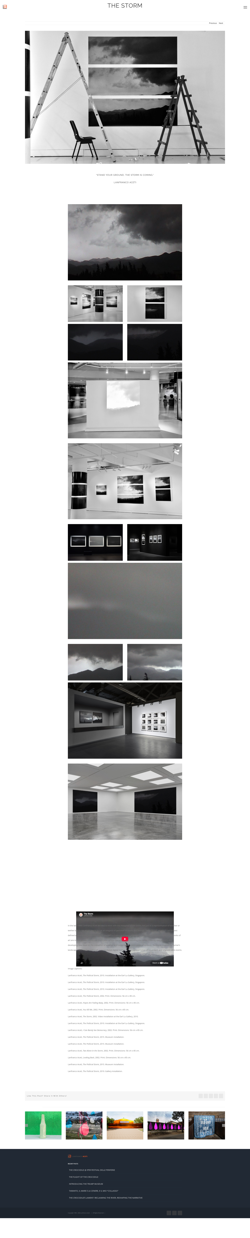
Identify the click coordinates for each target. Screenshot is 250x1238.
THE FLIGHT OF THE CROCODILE (83, 1177)
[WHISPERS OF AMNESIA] (206, 1125)
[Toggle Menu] (245, 7)
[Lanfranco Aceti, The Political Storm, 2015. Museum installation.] (95, 525)
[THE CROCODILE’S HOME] (166, 1125)
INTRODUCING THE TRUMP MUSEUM (86, 1184)
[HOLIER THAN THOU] (125, 1125)
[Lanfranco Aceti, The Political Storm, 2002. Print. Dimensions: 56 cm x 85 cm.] (125, 205)
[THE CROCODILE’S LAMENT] (84, 1125)
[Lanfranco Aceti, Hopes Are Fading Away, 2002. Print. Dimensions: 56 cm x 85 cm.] (154, 325)
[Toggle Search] (239, 7)
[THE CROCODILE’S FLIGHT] (43, 1125)
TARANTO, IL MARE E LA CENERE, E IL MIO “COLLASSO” (93, 1191)
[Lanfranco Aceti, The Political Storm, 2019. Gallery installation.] (125, 764)
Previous (213, 23)
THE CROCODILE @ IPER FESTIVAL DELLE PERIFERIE (92, 1170)
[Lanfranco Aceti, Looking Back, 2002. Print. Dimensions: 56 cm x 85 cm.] (95, 645)
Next (221, 23)
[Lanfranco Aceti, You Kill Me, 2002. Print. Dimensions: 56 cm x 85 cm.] (95, 325)
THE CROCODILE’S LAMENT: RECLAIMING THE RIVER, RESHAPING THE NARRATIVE (105, 1197)
